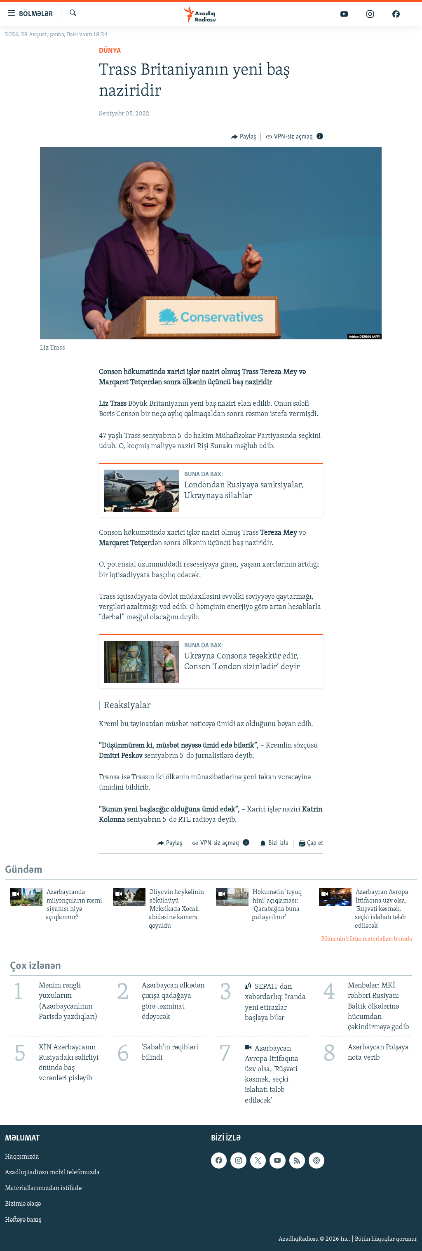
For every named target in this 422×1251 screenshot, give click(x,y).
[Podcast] (316, 1160)
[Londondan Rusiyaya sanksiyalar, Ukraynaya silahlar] (141, 491)
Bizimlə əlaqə (23, 1204)
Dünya (110, 51)
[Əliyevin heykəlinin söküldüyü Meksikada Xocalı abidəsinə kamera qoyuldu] (129, 897)
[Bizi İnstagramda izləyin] (370, 14)
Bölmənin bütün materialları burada (366, 939)
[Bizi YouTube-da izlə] (344, 14)
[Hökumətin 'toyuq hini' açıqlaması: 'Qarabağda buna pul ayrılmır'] (232, 897)
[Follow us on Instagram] (238, 1160)
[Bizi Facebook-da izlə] (396, 14)
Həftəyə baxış (23, 1219)
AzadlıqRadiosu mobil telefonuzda (52, 1172)
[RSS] (297, 1160)
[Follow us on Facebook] (219, 1160)
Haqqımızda (22, 1157)
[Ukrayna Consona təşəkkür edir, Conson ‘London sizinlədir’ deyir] (141, 662)
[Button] (243, 137)
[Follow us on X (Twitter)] (258, 1160)
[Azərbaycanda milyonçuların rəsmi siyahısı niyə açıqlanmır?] (26, 897)
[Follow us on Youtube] (277, 1160)
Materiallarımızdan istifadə (43, 1188)
